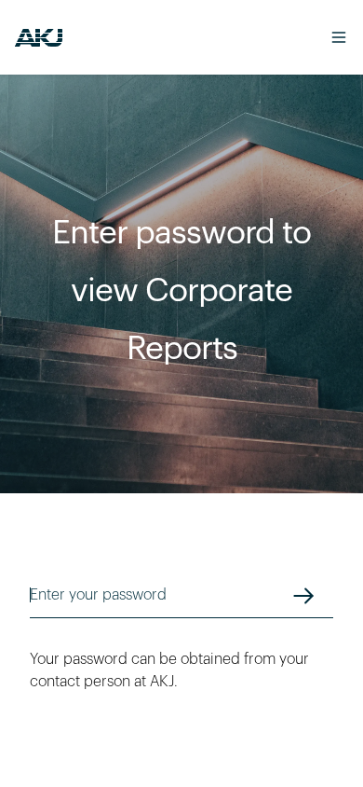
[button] (329, 37)
